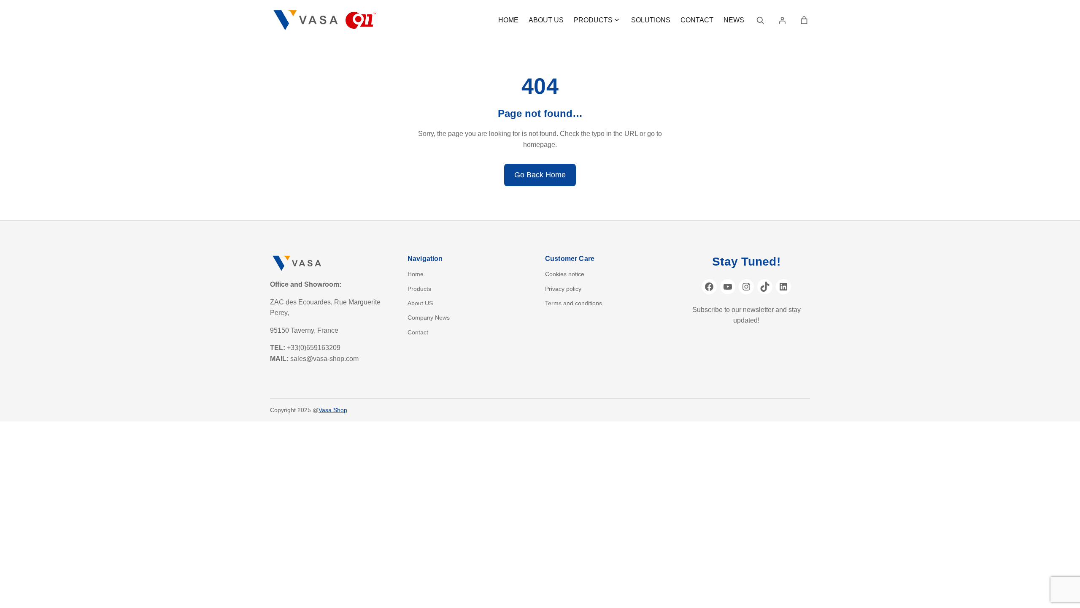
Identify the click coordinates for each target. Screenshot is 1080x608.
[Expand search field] (760, 20)
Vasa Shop (333, 410)
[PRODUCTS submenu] (616, 19)
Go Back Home (540, 175)
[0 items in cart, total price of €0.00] (804, 20)
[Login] (782, 20)
